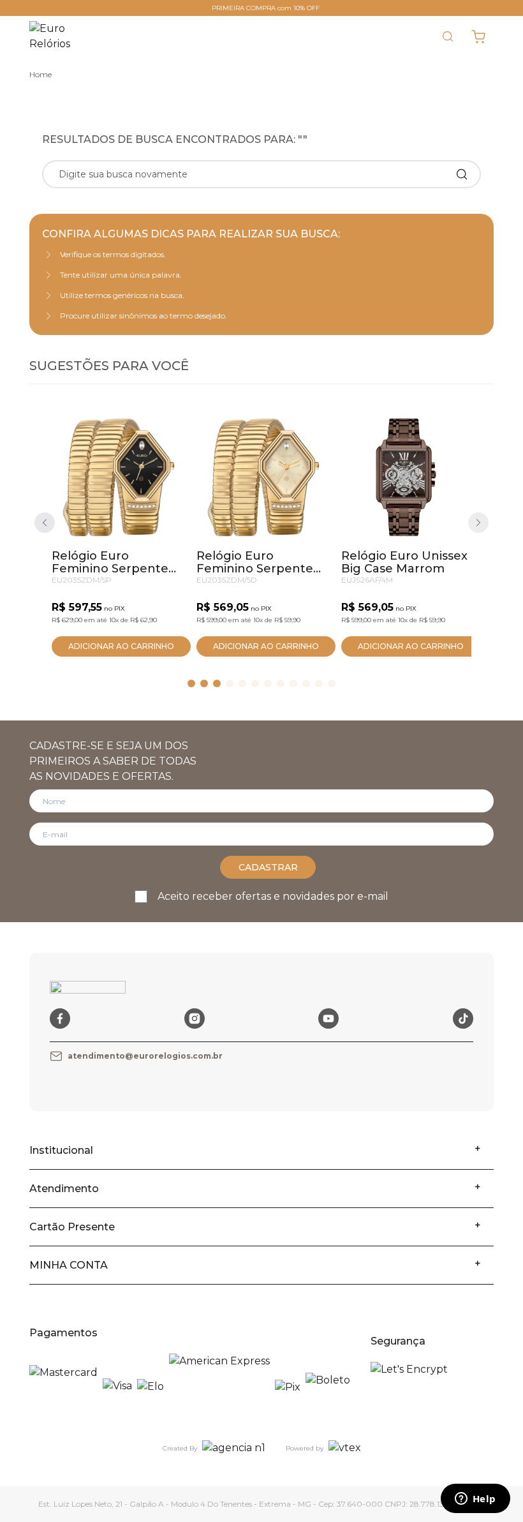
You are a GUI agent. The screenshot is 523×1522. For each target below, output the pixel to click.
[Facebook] (60, 1018)
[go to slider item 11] (331, 683)
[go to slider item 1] (204, 683)
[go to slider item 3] (229, 683)
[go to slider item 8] (293, 683)
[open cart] (478, 36)
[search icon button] (447, 36)
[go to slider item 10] (319, 683)
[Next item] (478, 522)
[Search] (461, 174)
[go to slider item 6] (268, 683)
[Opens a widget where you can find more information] (475, 1500)
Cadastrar (268, 867)
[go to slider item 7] (280, 683)
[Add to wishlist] (160, 435)
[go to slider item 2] (217, 683)
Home (40, 74)
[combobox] (250, 174)
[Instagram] (194, 1018)
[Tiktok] (463, 1018)
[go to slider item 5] (255, 683)
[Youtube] (328, 1018)
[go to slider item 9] (306, 683)
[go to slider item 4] (242, 683)
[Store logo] (58, 36)
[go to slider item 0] (191, 683)
